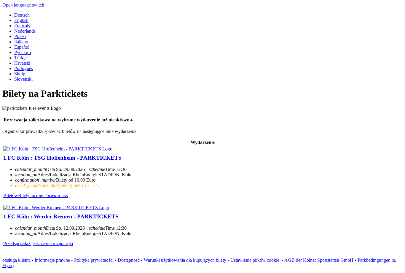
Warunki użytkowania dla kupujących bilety (185, 260)
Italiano (21, 41)
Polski (20, 36)
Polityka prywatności (94, 260)
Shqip (19, 73)
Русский (22, 52)
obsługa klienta (16, 260)
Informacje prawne (52, 260)
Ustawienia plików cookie (254, 260)
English (21, 20)
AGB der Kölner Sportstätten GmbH (318, 260)
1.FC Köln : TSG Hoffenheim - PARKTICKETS (62, 158)
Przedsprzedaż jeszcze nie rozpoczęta (38, 243)
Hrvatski (22, 63)
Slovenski (23, 79)
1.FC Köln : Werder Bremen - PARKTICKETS (61, 216)
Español (21, 47)
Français (22, 25)
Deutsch (22, 15)
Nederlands (25, 31)
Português (23, 68)
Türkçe (21, 57)
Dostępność (129, 260)
